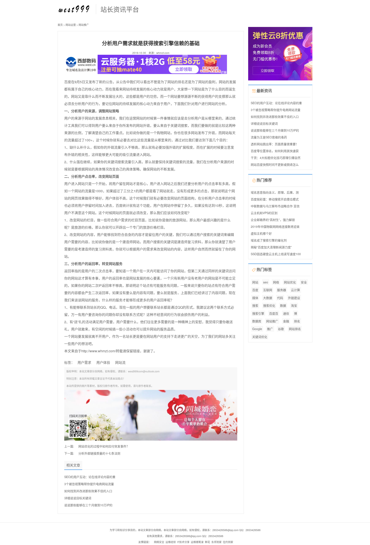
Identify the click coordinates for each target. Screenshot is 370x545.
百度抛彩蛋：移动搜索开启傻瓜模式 (275, 199)
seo (265, 282)
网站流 (120, 362)
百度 (255, 290)
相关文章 (73, 465)
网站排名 (295, 329)
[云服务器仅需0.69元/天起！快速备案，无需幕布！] (280, 53)
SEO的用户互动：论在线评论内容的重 (89, 477)
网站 (255, 282)
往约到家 (228, 542)
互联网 (267, 290)
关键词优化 (259, 337)
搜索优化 (269, 305)
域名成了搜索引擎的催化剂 (269, 240)
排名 (297, 321)
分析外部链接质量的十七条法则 (99, 453)
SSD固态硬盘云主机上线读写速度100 (276, 254)
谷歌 (281, 329)
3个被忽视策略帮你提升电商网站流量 (89, 484)
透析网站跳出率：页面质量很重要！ (275, 144)
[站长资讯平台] (75, 8)
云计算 (295, 290)
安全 (304, 282)
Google (257, 329)
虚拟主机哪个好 (261, 233)
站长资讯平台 (119, 9)
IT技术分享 (183, 542)
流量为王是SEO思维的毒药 (269, 137)
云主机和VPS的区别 (264, 213)
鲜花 (207, 542)
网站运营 (71, 25)
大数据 (267, 298)
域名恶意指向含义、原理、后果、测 (275, 192)
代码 (280, 298)
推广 (270, 329)
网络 (276, 282)
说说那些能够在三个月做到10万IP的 (88, 505)
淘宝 (294, 305)
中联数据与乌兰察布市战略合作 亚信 (275, 206)
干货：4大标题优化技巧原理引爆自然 (275, 158)
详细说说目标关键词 (77, 498)
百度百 (273, 313)
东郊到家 (216, 542)
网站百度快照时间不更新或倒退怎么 (275, 164)
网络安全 (159, 542)
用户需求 (84, 362)
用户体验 (103, 362)
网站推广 (84, 25)
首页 (60, 25)
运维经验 (171, 542)
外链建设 (294, 298)
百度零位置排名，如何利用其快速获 (275, 151)
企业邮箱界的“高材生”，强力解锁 (273, 220)
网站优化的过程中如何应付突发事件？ (103, 446)
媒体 (255, 298)
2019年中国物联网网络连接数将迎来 (275, 226)
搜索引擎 (258, 313)
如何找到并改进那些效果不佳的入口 (88, 491)
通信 (286, 313)
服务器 (281, 290)
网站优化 (290, 282)
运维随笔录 (197, 542)
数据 (283, 305)
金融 (286, 321)
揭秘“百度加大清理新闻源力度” (271, 247)
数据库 (256, 321)
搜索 (255, 305)
